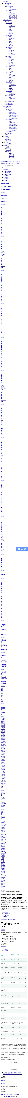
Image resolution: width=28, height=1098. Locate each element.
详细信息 (5, 949)
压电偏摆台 (1, 311)
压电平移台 (1, 244)
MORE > (3, 192)
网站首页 (5, 1)
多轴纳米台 (1, 562)
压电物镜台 (1, 378)
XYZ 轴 (5, 916)
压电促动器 (4, 195)
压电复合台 (1, 445)
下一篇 (12, 1074)
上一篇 (12, 1072)
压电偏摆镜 (1, 278)
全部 (7, 4)
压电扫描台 (1, 211)
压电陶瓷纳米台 (7, 913)
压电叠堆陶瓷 (5, 183)
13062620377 (4, 946)
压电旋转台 (1, 345)
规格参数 (5, 950)
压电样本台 (1, 412)
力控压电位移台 (1, 526)
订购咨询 (3, 930)
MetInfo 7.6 (9, 1096)
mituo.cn (21, 1096)
